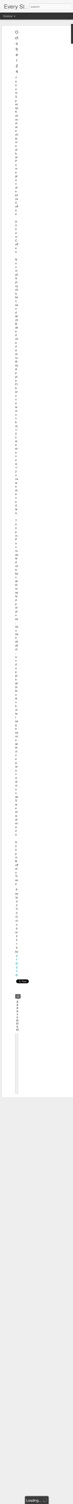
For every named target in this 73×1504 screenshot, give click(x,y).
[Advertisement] (39, 92)
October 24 (16, 51)
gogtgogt (17, 965)
